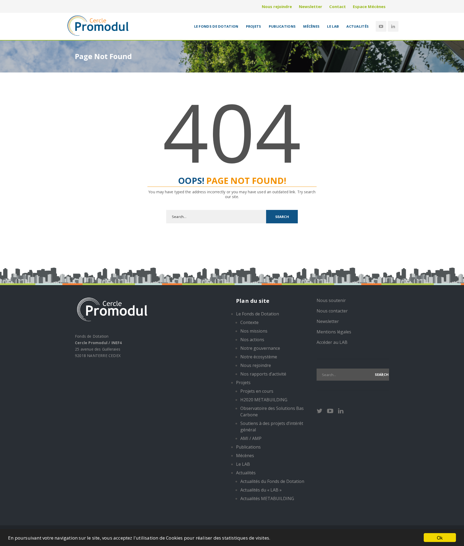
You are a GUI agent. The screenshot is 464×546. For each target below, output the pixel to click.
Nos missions (253, 331)
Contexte (249, 322)
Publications (282, 26)
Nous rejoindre (277, 6)
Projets (253, 26)
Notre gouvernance (260, 348)
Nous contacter (332, 311)
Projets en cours (256, 391)
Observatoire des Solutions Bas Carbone (272, 411)
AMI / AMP (251, 438)
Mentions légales (334, 332)
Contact (337, 6)
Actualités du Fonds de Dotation (272, 481)
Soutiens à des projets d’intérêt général (271, 426)
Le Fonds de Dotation (216, 26)
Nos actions (252, 340)
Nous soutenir (331, 300)
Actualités (357, 26)
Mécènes (311, 26)
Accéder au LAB (332, 342)
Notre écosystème (258, 357)
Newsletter (310, 6)
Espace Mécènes (369, 6)
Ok (440, 537)
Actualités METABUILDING (267, 498)
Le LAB (333, 26)
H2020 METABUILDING (263, 400)
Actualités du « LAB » (261, 490)
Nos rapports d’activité (263, 374)
